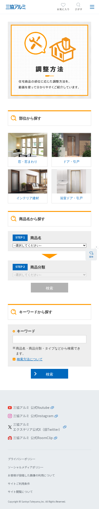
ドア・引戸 (71, 150)
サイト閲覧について (20, 492)
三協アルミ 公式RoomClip (33, 437)
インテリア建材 (27, 186)
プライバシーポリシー (21, 459)
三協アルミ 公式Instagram (33, 415)
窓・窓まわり (27, 150)
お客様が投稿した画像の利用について (31, 475)
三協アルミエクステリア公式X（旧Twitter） (37, 427)
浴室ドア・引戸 (71, 186)
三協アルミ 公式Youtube (31, 407)
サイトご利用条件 (19, 483)
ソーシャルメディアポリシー (26, 467)
